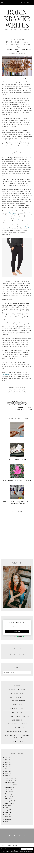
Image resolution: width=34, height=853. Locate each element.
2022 (6, 766)
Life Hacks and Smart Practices (17, 49)
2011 (6, 819)
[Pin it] (19, 391)
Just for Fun (17, 712)
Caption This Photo (17, 697)
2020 (6, 771)
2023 (6, 764)
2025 (6, 759)
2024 (6, 762)
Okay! (27, 849)
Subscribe (17, 631)
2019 (6, 773)
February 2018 (9, 801)
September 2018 (10, 785)
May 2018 (7, 794)
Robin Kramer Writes (17, 18)
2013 (6, 814)
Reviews (17, 51)
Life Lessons (17, 720)
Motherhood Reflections (17, 724)
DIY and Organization (17, 701)
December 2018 (9, 778)
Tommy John (13, 213)
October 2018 (9, 782)
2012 (6, 816)
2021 (6, 769)
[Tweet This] (10, 391)
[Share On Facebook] (14, 391)
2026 (6, 757)
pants (8, 229)
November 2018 (9, 780)
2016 (6, 807)
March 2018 (8, 798)
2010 (6, 821)
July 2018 (8, 789)
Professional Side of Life (17, 731)
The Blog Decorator (12, 845)
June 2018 (8, 791)
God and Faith (17, 704)
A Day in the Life (17, 693)
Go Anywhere (18, 219)
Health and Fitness (17, 708)
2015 (6, 810)
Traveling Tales (17, 741)
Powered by (13, 636)
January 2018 (9, 803)
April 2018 (8, 796)
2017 (6, 805)
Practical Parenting (17, 727)
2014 (6, 812)
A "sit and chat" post (17, 689)
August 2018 (8, 787)
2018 (6, 775)
